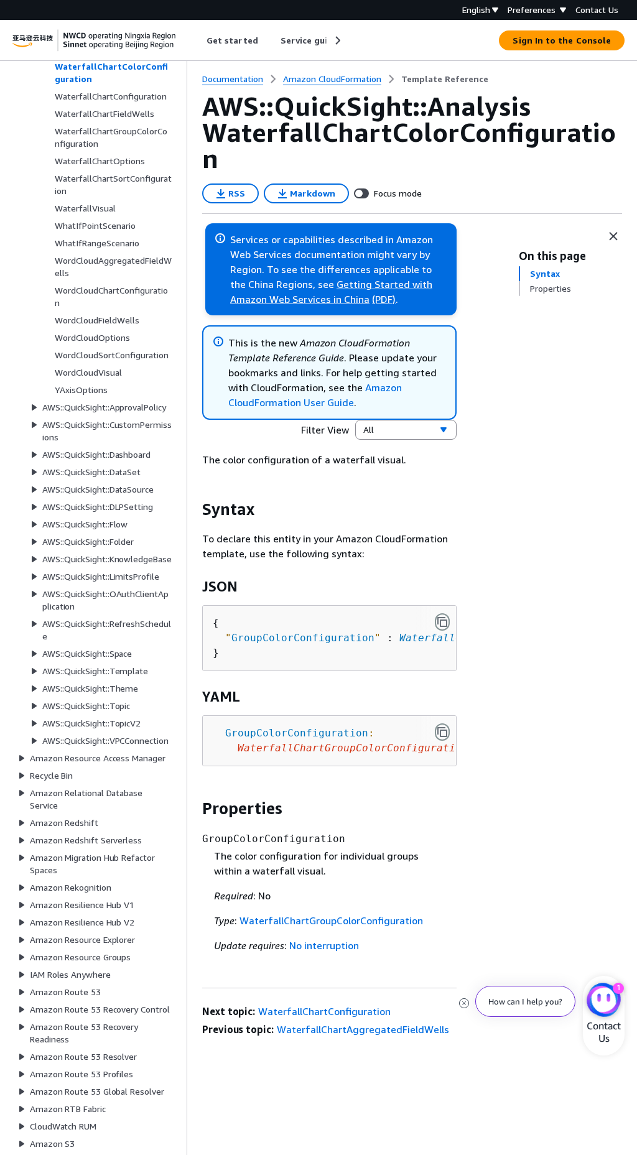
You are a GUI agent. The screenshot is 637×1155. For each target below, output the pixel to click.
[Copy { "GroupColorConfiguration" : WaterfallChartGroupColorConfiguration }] (442, 622)
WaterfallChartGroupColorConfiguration (331, 920)
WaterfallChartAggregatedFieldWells (363, 1029)
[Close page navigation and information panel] (613, 236)
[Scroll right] (337, 40)
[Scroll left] (197, 40)
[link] (444, 79)
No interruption (324, 945)
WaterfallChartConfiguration (324, 1011)
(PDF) (384, 299)
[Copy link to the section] (192, 509)
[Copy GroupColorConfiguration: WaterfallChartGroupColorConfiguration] (442, 732)
